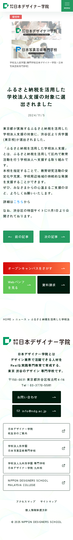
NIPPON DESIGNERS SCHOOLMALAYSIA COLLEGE (28, 483)
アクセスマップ (26, 501)
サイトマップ (48, 501)
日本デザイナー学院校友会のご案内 (20, 431)
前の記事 (22, 236)
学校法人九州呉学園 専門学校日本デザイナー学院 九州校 (26, 465)
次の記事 (51, 236)
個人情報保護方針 (36, 510)
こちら (18, 201)
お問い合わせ (27, 397)
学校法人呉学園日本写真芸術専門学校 (22, 448)
